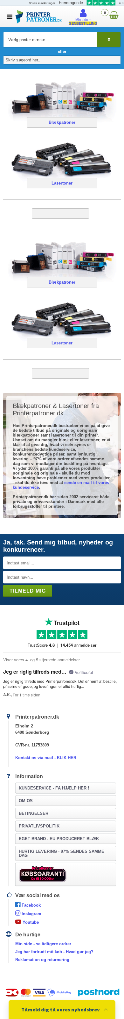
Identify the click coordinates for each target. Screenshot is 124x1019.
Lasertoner (62, 183)
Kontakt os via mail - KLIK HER (45, 757)
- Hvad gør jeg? (54, 951)
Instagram (30, 913)
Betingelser (33, 813)
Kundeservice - (54, 788)
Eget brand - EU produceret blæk (59, 838)
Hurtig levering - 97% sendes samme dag (61, 853)
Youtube (30, 922)
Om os (26, 800)
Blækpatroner (62, 122)
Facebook (30, 905)
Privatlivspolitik (39, 826)
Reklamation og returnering (42, 959)
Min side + (83, 21)
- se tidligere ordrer (43, 943)
